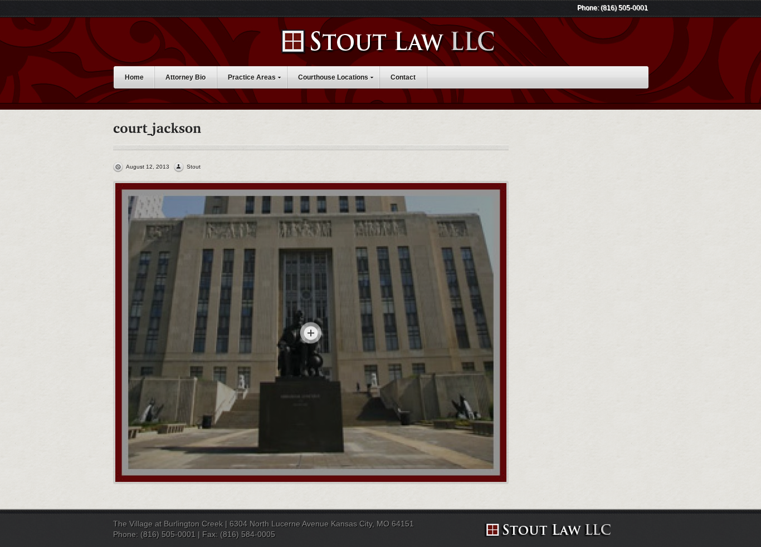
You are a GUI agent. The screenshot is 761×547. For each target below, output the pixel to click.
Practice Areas (252, 77)
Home (134, 77)
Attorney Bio (185, 77)
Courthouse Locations (333, 77)
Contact (403, 77)
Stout (194, 167)
